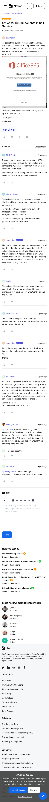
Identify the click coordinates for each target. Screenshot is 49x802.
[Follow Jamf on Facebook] (24, 667)
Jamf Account (8, 711)
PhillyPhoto (11, 155)
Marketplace (7, 698)
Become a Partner (10, 702)
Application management (13, 737)
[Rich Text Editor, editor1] (24, 516)
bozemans (10, 376)
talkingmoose (12, 424)
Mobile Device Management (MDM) (17, 733)
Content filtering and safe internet (17, 767)
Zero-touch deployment (12, 728)
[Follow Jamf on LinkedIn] (8, 667)
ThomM (13, 623)
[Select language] (29, 6)
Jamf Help (6, 680)
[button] (5, 6)
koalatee (10, 281)
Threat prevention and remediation (17, 763)
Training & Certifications (12, 685)
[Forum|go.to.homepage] (14, 6)
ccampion (10, 38)
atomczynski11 (16, 639)
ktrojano (13, 631)
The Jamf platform (10, 724)
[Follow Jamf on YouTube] (13, 667)
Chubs (13, 608)
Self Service (9, 129)
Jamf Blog (6, 693)
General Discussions (13, 13)
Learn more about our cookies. (31, 784)
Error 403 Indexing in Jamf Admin (17, 569)
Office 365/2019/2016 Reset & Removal (20, 561)
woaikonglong (16, 615)
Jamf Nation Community (12, 689)
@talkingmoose (9, 471)
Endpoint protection (10, 758)
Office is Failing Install (12, 553)
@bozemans (7, 429)
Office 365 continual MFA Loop (16, 588)
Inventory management (12, 741)
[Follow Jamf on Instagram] (19, 667)
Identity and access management (17, 754)
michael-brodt (12, 313)
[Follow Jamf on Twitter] (3, 668)
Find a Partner (8, 706)
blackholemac (12, 194)
